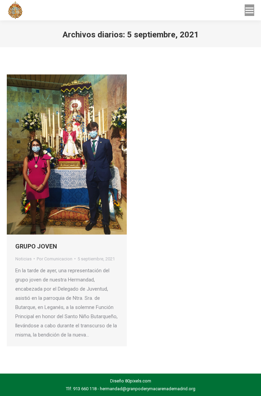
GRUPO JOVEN (36, 246)
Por (54, 258)
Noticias (23, 258)
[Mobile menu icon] (249, 10)
